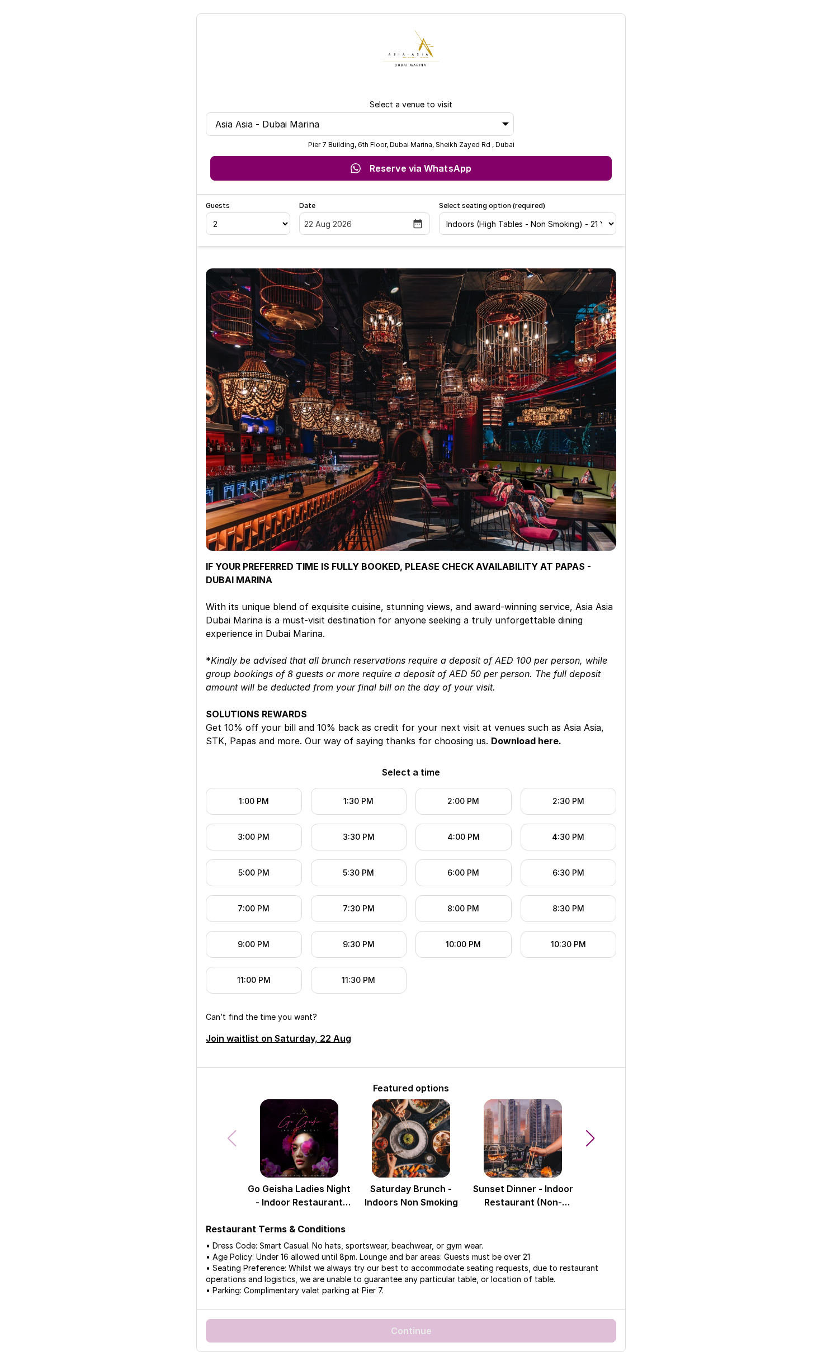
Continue (411, 1330)
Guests (218, 205)
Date (307, 205)
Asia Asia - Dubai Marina (267, 124)
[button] (590, 1138)
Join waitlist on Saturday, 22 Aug (278, 1038)
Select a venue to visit (411, 104)
